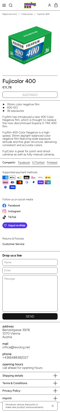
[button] (10, 5)
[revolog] (30, 5)
